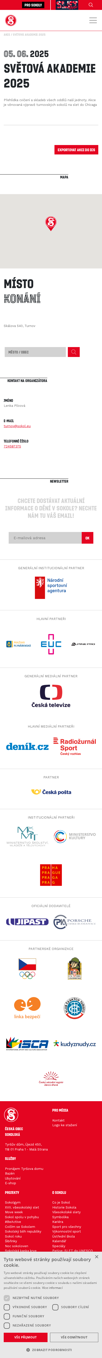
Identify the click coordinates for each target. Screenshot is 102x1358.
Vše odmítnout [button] (74, 1337)
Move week (14, 1212)
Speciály (58, 1246)
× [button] (96, 1257)
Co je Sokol (61, 1202)
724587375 (12, 446)
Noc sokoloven (16, 1246)
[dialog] (51, 1305)
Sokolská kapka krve (21, 1251)
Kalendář (59, 1241)
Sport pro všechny (66, 1227)
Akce (7, 34)
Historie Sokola (64, 1207)
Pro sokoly (33, 5)
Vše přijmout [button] (25, 1337)
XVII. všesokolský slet (22, 1207)
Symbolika (60, 1217)
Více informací (52, 1288)
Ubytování (13, 1178)
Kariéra (57, 1222)
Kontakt (58, 1120)
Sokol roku (13, 1236)
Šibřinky (11, 1241)
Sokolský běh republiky (23, 1231)
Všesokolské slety (66, 1212)
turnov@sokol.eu (17, 426)
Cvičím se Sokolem (20, 1227)
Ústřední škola (63, 1236)
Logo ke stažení (64, 1125)
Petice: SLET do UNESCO (72, 1251)
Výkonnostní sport (66, 1231)
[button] (50, 223)
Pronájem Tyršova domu (24, 1169)
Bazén (10, 1173)
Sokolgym (13, 1202)
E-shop (10, 1183)
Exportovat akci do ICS (76, 149)
